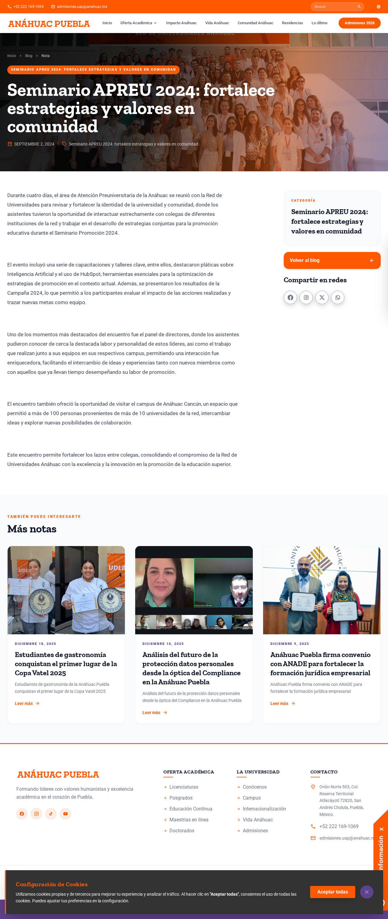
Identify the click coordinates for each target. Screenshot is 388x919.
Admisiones (267, 831)
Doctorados (194, 831)
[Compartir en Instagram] (306, 297)
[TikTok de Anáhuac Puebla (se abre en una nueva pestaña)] (50, 813)
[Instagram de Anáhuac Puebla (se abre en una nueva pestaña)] (36, 813)
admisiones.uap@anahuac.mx (79, 6)
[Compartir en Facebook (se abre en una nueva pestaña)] (290, 297)
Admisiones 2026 (362, 24)
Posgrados (194, 798)
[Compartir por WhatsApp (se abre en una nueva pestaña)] (337, 297)
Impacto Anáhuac (183, 22)
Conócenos (267, 787)
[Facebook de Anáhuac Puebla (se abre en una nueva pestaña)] (21, 813)
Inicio (107, 23)
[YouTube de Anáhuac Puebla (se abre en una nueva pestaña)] (65, 813)
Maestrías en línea (194, 820)
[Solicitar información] (380, 832)
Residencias (292, 23)
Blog (28, 56)
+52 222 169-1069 (25, 6)
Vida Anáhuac (217, 23)
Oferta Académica (139, 23)
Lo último (319, 23)
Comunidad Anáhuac (255, 23)
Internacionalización (261, 809)
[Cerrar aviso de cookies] (366, 892)
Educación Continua (194, 809)
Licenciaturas (194, 787)
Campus (267, 798)
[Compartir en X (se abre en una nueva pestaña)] (322, 297)
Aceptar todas (332, 892)
